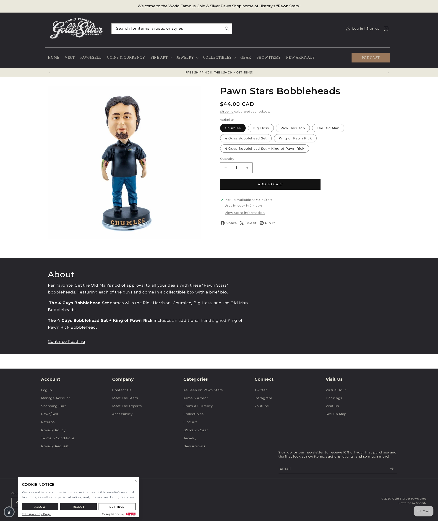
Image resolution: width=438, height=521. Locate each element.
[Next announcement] (388, 72)
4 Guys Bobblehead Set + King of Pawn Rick (264, 149)
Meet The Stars (125, 398)
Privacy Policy (53, 430)
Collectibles (193, 414)
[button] (161, 57)
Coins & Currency (198, 406)
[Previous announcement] (49, 72)
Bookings (334, 398)
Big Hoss (261, 128)
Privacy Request (55, 446)
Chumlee (233, 128)
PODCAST (371, 57)
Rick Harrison (293, 128)
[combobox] (172, 29)
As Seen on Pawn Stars (203, 390)
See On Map (336, 414)
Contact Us (121, 390)
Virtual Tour (336, 390)
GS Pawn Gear (195, 430)
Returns (48, 422)
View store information (245, 213)
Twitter (261, 390)
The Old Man (328, 128)
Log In (46, 390)
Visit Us (332, 406)
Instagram (263, 398)
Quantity (227, 158)
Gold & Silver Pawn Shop (409, 498)
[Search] (227, 29)
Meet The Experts (127, 406)
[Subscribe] (392, 468)
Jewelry (189, 438)
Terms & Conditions (58, 438)
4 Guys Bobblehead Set (246, 138)
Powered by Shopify (413, 503)
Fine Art (190, 422)
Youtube (262, 406)
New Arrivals (194, 446)
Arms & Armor (195, 398)
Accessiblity (122, 414)
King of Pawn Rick (295, 138)
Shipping (227, 111)
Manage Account (55, 398)
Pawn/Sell (49, 414)
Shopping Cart (53, 406)
